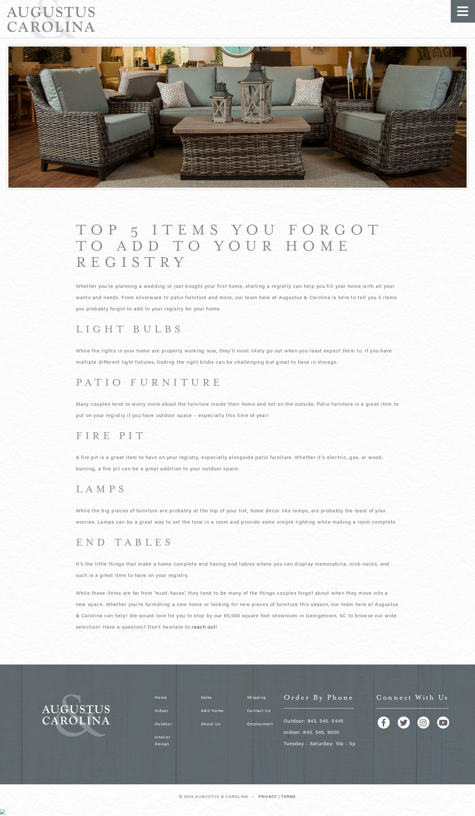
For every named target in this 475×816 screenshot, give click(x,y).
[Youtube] (445, 722)
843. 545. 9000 (321, 731)
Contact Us (259, 710)
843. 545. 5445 (326, 720)
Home (161, 697)
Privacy (268, 796)
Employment (260, 724)
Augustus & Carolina (50, 19)
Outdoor (163, 724)
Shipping (256, 697)
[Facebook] (386, 722)
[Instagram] (426, 722)
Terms (288, 796)
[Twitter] (406, 722)
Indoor (162, 710)
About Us (211, 724)
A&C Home (212, 710)
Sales (206, 697)
